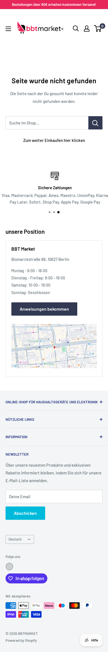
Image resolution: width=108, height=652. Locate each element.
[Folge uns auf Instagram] (9, 566)
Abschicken (25, 513)
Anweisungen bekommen (44, 308)
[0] (97, 28)
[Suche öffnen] (76, 28)
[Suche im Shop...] (95, 122)
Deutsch (15, 539)
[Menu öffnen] (8, 29)
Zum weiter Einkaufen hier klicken (54, 140)
